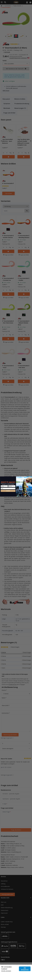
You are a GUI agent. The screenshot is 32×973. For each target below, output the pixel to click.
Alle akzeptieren (25, 968)
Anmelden (8, 490)
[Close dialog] (30, 477)
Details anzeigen (6, 971)
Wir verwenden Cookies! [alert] (6, 968)
